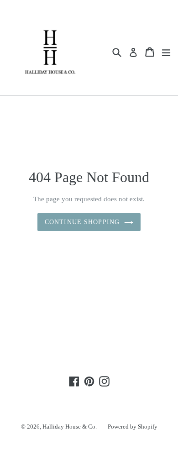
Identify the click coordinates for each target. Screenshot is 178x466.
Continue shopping (82, 222)
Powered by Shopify (132, 426)
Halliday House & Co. (69, 426)
